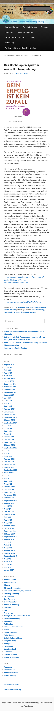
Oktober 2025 (9, 389)
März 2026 (8, 375)
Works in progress (11, 657)
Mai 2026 (7, 370)
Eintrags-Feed (9, 669)
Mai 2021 (7, 509)
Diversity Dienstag (11, 593)
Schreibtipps (9, 635)
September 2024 (10, 423)
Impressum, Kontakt (11, 684)
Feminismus (9, 596)
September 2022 (10, 470)
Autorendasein (23, 307)
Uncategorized (10, 649)
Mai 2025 (7, 403)
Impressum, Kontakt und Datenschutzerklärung (20, 702)
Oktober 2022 (9, 467)
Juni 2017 (8, 564)
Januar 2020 (9, 528)
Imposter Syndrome (28, 312)
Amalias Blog (9, 43)
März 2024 (8, 434)
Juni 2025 (8, 400)
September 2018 (10, 556)
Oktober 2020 (9, 514)
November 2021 (10, 495)
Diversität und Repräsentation (15, 37)
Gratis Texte (9, 32)
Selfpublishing (10, 640)
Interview (7, 607)
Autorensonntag (10, 582)
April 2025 (8, 406)
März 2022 (8, 484)
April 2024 (8, 431)
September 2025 (10, 392)
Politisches (8, 624)
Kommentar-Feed (11, 672)
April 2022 (8, 481)
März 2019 (8, 547)
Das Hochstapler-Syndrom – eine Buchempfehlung (21, 67)
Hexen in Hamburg (11, 604)
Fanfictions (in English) (25, 32)
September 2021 (10, 500)
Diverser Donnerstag (12, 588)
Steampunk (8, 646)
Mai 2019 (7, 545)
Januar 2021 (9, 511)
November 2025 (10, 386)
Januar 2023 (9, 461)
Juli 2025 (7, 398)
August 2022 (9, 472)
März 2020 (8, 523)
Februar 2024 (9, 436)
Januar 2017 (9, 570)
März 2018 (8, 561)
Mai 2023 (7, 453)
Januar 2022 (9, 489)
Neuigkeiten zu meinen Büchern (17, 615)
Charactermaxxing (11, 345)
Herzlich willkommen (12, 27)
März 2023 (8, 456)
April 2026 (8, 373)
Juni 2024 (8, 428)
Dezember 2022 (10, 464)
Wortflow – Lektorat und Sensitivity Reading (20, 48)
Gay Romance (9, 599)
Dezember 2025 (10, 384)
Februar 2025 (9, 409)
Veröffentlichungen (30, 27)
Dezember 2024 (10, 414)
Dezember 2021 (10, 492)
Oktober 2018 (9, 553)
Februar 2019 (9, 550)
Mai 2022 (7, 478)
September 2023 (10, 447)
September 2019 (10, 536)
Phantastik (8, 621)
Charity (32, 37)
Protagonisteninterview (13, 626)
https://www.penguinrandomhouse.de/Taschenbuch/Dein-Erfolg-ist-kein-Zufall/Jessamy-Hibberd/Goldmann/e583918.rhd (25, 280)
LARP (6, 610)
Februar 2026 (9, 378)
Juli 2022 (7, 475)
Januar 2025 (9, 411)
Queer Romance (10, 632)
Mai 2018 (7, 559)
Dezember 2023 (10, 442)
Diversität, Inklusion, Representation (19, 590)
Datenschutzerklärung (12, 689)
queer (6, 629)
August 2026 (9, 364)
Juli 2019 (7, 542)
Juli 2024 (7, 425)
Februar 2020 (9, 525)
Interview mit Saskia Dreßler (15, 348)
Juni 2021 (8, 506)
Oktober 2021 (9, 497)
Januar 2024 (9, 439)
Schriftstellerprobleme (37, 307)
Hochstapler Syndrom (12, 312)
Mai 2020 (7, 517)
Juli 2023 (7, 450)
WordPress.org (10, 675)
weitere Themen (10, 310)
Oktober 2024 (9, 420)
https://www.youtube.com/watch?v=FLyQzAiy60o (22, 302)
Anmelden (8, 667)
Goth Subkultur (10, 601)
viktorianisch (9, 651)
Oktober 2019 (9, 534)
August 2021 (9, 503)
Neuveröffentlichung (12, 618)
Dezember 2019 (10, 531)
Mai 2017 (7, 567)
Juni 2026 (8, 367)
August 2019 (9, 539)
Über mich (44, 27)
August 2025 (9, 395)
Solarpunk (8, 643)
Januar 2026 (9, 381)
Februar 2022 (9, 486)
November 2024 (10, 417)
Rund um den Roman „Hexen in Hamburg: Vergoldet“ (26, 342)
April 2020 (8, 520)
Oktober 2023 (9, 445)
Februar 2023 (9, 459)
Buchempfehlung (37, 310)
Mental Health (9, 613)
